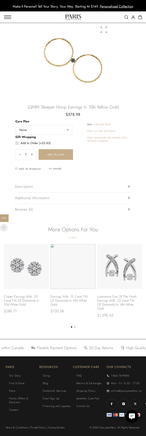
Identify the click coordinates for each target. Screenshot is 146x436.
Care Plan (22, 121)
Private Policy (38, 427)
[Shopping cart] (140, 18)
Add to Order (36, 143)
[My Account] (133, 17)
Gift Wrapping (25, 137)
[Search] (126, 17)
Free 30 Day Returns (101, 131)
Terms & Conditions (17, 427)
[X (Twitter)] (135, 404)
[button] (69, 8)
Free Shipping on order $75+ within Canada (107, 139)
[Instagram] (123, 404)
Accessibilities (56, 427)
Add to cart (55, 154)
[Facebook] (112, 404)
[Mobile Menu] (7, 17)
